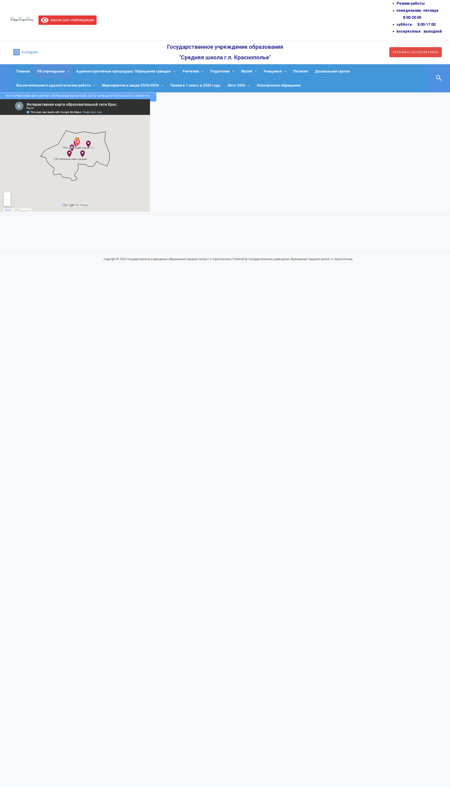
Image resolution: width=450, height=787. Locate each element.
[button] (415, 52)
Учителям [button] (190, 71)
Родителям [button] (220, 71)
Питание (300, 71)
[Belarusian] (15, 20)
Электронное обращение (279, 85)
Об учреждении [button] (51, 71)
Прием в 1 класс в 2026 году (195, 85)
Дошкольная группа (332, 71)
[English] (22, 20)
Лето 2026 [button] (236, 85)
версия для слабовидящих (71, 20)
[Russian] (30, 20)
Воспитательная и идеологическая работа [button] (53, 85)
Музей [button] (246, 71)
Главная (23, 71)
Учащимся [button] (273, 71)
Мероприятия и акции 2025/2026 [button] (130, 85)
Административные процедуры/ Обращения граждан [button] (123, 71)
